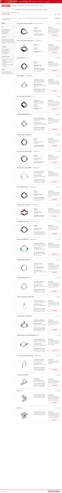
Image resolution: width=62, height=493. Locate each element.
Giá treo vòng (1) (6, 30)
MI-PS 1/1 (19, 390)
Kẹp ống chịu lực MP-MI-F (24, 204)
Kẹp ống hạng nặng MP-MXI (24, 151)
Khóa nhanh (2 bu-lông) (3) (8, 40)
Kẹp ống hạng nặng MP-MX (24, 167)
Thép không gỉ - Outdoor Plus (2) (8, 65)
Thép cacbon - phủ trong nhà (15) (8, 62)
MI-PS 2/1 (19, 408)
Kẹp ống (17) (5, 32)
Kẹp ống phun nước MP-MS (24, 316)
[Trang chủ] (6, 6)
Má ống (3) (5, 33)
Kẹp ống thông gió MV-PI (23, 259)
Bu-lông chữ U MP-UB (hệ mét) (25, 355)
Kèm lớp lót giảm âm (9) (8, 73)
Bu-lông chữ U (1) (6, 29)
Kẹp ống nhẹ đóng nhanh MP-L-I (25, 23)
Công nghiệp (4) (6, 49)
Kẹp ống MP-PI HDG (22, 187)
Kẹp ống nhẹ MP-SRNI (23, 221)
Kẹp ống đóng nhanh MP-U (24, 114)
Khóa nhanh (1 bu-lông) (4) (8, 39)
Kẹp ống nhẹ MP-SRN (22, 239)
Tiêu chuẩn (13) (6, 52)
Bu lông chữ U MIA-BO (23, 375)
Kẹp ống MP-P (21, 75)
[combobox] (52, 2)
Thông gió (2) (5, 50)
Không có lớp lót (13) (7, 71)
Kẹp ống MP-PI (21, 58)
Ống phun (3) (5, 53)
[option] (55, 14)
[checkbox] (58, 23)
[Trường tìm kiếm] (59, 2)
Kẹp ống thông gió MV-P (23, 277)
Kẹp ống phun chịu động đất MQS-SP (27, 335)
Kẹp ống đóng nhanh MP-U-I (24, 96)
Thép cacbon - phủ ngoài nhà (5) (8, 60)
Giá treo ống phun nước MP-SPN (25, 296)
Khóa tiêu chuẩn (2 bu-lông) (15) (8, 43)
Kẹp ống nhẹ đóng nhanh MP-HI (25, 40)
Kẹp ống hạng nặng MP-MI (24, 134)
